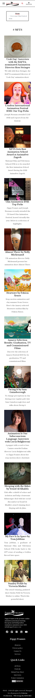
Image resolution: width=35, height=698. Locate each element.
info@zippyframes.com (13, 627)
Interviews (17, 675)
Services (17, 654)
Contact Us (17, 651)
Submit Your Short (17, 672)
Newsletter (29, 4)
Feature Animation (17, 678)
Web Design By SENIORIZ (23, 696)
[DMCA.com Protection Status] (17, 681)
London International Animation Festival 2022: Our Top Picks (17, 108)
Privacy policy (18, 648)
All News (17, 666)
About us (18, 645)
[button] (22, 3)
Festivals (17, 669)
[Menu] (4, 3)
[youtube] (26, 631)
